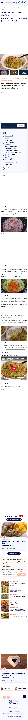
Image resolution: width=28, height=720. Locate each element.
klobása (7, 144)
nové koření (8, 150)
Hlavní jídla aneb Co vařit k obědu (15, 349)
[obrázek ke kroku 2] (14, 286)
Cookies (17, 707)
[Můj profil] (25, 2)
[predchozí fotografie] (1, 61)
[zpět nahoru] (24, 696)
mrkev (7, 138)
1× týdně (13, 571)
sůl (5, 157)
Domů (2, 8)
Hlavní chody (9, 8)
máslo (6, 164)
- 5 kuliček (13, 152)
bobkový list (8, 148)
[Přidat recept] (22, 2)
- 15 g (11, 162)
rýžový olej (8, 155)
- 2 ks (10, 148)
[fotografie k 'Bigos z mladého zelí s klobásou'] (4, 72)
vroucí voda (8, 146)
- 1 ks (10, 136)
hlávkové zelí (9, 136)
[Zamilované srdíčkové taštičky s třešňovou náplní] (14, 661)
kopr (6, 142)
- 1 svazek (9, 142)
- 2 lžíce (10, 155)
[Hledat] (19, 2)
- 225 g (9, 144)
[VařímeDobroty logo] (11, 3)
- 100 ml (11, 146)
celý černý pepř (9, 152)
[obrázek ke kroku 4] (14, 333)
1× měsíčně (21, 571)
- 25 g (8, 164)
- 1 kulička (11, 150)
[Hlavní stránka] (14, 702)
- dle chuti (9, 157)
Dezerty (4, 671)
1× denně (6, 571)
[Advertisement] (14, 39)
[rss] (4, 697)
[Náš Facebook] (8, 697)
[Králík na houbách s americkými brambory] (14, 529)
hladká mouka (9, 162)
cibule (6, 140)
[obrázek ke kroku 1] (14, 224)
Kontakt (11, 707)
